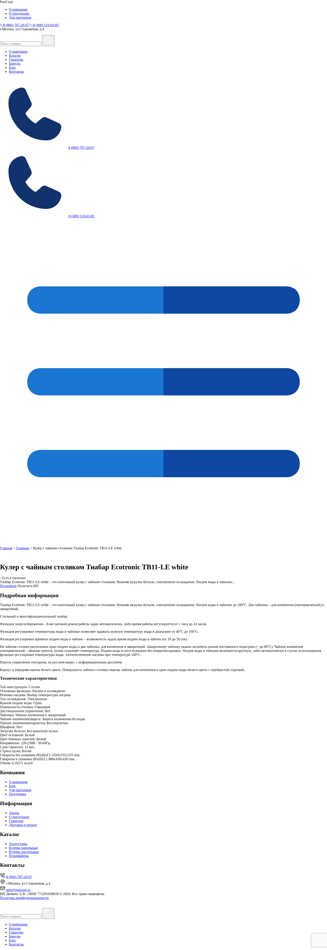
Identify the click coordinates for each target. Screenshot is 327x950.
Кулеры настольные (24, 852)
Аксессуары (18, 844)
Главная (6, 548)
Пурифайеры (19, 856)
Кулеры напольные (23, 848)
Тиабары (22, 548)
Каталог (15, 55)
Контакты (16, 71)
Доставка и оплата (23, 825)
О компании (18, 9)
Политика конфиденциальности (24, 898)
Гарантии (16, 59)
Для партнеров (20, 17)
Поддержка (17, 794)
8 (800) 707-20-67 (81, 148)
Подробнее (8, 586)
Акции (14, 813)
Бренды (14, 63)
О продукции (19, 13)
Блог (12, 67)
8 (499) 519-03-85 (81, 216)
